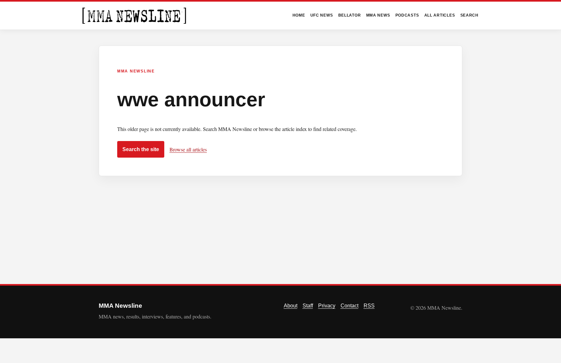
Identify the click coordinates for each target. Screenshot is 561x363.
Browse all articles (188, 149)
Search (469, 15)
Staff (308, 305)
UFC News (321, 15)
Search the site (140, 149)
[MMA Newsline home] (134, 15)
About (290, 305)
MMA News (378, 15)
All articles (439, 15)
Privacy (326, 305)
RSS (369, 305)
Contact (349, 305)
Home (299, 15)
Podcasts (407, 15)
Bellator (349, 15)
